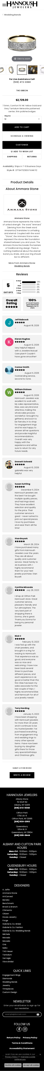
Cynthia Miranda (24, 587)
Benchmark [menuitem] (8, 903)
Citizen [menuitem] (5, 913)
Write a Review (22, 775)
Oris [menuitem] (4, 944)
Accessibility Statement (22, 1048)
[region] (22, 42)
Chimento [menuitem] (7, 910)
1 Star (19, 293)
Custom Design (9, 992)
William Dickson (23, 389)
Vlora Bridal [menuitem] (7, 961)
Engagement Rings (11, 975)
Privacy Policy (30, 1038)
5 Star (18, 281)
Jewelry (6, 985)
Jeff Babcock (21, 319)
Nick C (18, 636)
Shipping (12, 156)
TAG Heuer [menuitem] (7, 951)
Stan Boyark (21, 538)
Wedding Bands (12, 14)
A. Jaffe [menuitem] (6, 889)
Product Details (22, 182)
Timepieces (8, 989)
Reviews (22, 274)
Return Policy (13, 1038)
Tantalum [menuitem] (7, 955)
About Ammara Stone (22, 189)
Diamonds (7, 978)
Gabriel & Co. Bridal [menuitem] (11, 924)
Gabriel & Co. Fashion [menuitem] (12, 927)
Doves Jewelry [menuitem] (9, 917)
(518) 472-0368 (22, 82)
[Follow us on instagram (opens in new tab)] (24, 1029)
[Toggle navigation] (4, 5)
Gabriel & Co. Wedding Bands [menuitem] (16, 931)
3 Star (18, 288)
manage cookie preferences (25, 1058)
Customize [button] (22, 145)
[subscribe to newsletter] (38, 1014)
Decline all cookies (13, 1065)
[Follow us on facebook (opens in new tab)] (19, 1029)
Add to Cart (22, 127)
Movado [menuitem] (6, 937)
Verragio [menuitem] (6, 958)
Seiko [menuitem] (4, 948)
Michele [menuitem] (6, 934)
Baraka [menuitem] (5, 900)
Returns (32, 156)
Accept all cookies (31, 1065)
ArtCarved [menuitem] (7, 896)
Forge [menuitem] (5, 920)
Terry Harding (22, 708)
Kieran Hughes (22, 339)
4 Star (19, 284)
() (38, 282)
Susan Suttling (22, 484)
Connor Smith (22, 367)
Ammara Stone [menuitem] (9, 893)
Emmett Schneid (23, 461)
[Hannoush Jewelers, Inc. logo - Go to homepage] (22, 4)
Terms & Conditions (22, 1043)
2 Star (18, 291)
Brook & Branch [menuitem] (9, 907)
